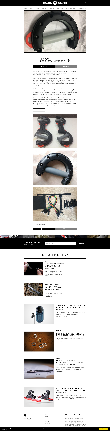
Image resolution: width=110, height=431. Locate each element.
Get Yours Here (38, 110)
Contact (47, 416)
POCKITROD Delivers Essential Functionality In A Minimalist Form (71, 363)
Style (52, 8)
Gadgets (45, 8)
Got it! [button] (103, 428)
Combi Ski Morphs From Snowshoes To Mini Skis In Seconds (70, 390)
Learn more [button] (4, 429)
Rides (31, 8)
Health (58, 330)
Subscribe (81, 243)
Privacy (47, 421)
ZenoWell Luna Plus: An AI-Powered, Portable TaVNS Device (71, 307)
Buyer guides (82, 8)
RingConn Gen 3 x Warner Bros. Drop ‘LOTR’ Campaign (71, 334)
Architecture (70, 8)
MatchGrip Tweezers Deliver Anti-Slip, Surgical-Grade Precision (54, 266)
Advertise (48, 419)
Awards (47, 423)
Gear (25, 8)
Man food (60, 8)
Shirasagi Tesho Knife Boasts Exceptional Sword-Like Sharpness (54, 287)
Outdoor (59, 385)
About (47, 414)
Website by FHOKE (27, 419)
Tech (37, 8)
